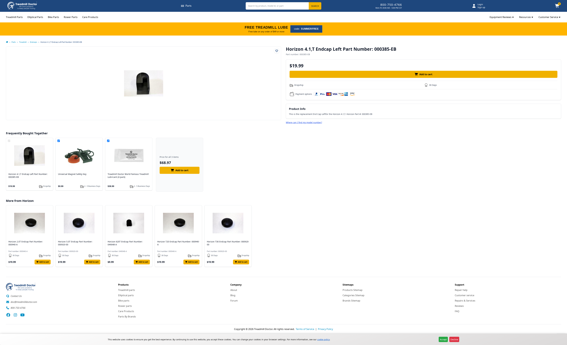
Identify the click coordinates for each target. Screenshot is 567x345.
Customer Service (548, 17)
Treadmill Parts (14, 17)
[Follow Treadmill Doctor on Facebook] (8, 315)
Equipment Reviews (500, 17)
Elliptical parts (126, 295)
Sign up (481, 7)
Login (480, 4)
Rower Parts (71, 17)
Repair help (461, 290)
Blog (232, 295)
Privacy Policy (325, 329)
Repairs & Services (465, 300)
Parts (14, 42)
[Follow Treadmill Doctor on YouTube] (22, 315)
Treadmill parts (126, 290)
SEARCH (315, 6)
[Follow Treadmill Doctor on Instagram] (15, 315)
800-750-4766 (391, 5)
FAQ (457, 311)
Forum (234, 300)
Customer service (464, 295)
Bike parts (123, 300)
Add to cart (425, 74)
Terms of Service (305, 329)
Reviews (459, 306)
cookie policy (323, 339)
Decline (454, 339)
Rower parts (125, 306)
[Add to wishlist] (276, 51)
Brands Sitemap (351, 300)
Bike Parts (53, 17)
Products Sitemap (352, 290)
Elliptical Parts (35, 17)
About (233, 290)
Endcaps (33, 42)
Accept (443, 339)
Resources (525, 17)
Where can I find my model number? (304, 122)
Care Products (90, 17)
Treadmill (23, 42)
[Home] (7, 42)
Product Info (297, 109)
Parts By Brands (127, 316)
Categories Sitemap (353, 295)
